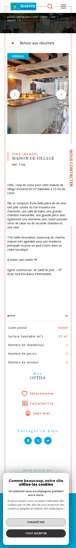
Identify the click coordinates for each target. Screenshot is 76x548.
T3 (20, 20)
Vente (44, 17)
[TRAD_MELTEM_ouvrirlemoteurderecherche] (50, 7)
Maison (11, 20)
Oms (53, 17)
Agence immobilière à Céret (22, 17)
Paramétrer (36, 522)
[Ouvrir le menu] (63, 6)
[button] (61, 94)
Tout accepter (36, 533)
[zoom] (38, 133)
